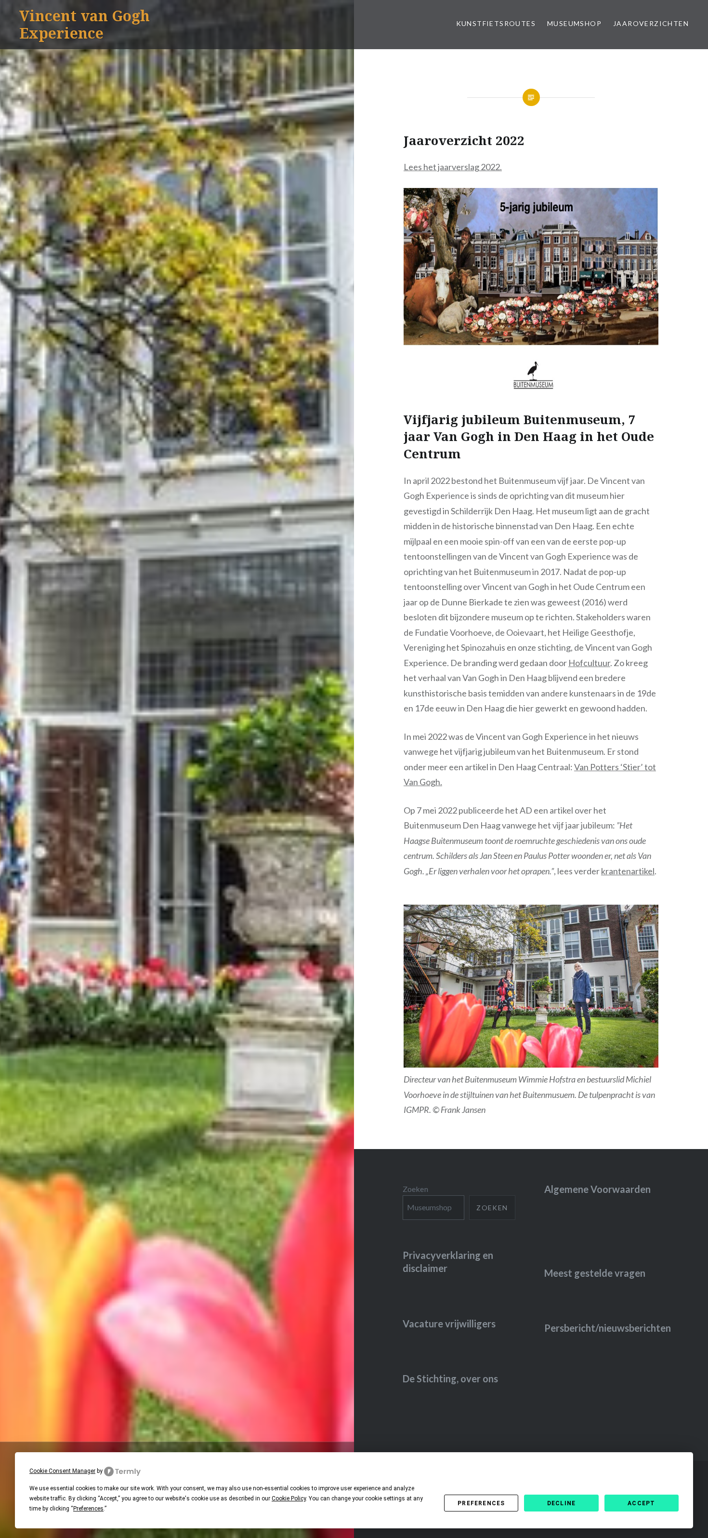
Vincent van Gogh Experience (84, 24)
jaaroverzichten (651, 23)
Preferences (481, 1503)
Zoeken (415, 1188)
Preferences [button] (88, 1508)
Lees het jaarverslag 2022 (452, 166)
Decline (561, 1503)
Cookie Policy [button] (289, 1498)
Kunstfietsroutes (496, 23)
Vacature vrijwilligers (449, 1323)
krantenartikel (628, 871)
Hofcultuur (589, 662)
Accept (641, 1503)
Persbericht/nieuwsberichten (607, 1328)
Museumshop (574, 23)
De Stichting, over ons (450, 1378)
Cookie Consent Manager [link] (62, 1471)
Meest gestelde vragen (594, 1273)
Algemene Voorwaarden (597, 1189)
